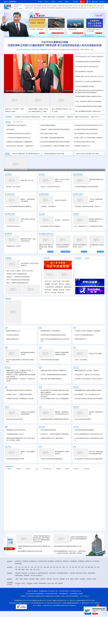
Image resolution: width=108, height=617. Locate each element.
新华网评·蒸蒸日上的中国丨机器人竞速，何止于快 (89, 76)
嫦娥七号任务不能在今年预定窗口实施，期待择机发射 (46, 247)
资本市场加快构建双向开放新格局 (84, 430)
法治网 (94, 579)
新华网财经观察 (10, 194)
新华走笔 (61, 289)
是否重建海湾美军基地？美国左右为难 (89, 111)
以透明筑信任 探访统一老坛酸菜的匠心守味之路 (19, 398)
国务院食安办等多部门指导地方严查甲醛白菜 (53, 370)
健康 (82, 5)
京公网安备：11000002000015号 (43, 605)
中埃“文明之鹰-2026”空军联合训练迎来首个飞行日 (88, 125)
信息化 (39, 7)
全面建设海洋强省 (72, 29)
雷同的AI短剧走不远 (80, 339)
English (9, 469)
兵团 (31, 569)
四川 (79, 567)
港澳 (48, 5)
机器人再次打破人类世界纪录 (14, 419)
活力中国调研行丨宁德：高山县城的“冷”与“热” (87, 394)
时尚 (80, 7)
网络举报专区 (102, 1)
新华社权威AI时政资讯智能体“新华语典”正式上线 (67, 546)
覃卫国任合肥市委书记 (12, 335)
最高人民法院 (50, 583)
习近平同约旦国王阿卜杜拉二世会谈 (19, 91)
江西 (51, 567)
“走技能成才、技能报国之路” (37, 29)
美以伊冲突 (61, 292)
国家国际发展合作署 (43, 573)
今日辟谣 (43, 374)
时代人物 (61, 284)
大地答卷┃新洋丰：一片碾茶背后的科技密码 (19, 394)
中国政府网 (18, 573)
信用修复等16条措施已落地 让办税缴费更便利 (19, 141)
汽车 (29, 7)
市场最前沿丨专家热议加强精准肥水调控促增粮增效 (54, 129)
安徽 (44, 567)
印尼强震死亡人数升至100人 (82, 145)
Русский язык (47, 469)
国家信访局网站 (19, 575)
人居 (40, 406)
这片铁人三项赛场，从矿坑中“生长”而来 (21, 270)
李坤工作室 (84, 251)
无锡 (34, 569)
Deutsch (76, 469)
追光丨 (8, 270)
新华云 (63, 596)
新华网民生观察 (10, 214)
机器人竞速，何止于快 (27, 180)
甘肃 (95, 567)
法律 (98, 5)
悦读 (82, 7)
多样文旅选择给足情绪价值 (48, 430)
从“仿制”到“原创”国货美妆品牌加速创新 (51, 458)
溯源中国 (60, 7)
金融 (26, 7)
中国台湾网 (55, 579)
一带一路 (88, 7)
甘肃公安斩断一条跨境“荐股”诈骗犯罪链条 (52, 137)
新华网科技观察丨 (33, 109)
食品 (31, 7)
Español (18, 469)
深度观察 (8, 258)
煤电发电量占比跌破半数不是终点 (15, 430)
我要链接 (38, 596)
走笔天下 (68, 289)
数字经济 (43, 7)
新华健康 (76, 214)
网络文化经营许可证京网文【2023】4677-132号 (21, 602)
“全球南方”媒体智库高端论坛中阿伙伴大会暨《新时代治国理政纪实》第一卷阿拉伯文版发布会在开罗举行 (41, 538)
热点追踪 (42, 214)
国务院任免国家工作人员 (13, 330)
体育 (74, 5)
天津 (19, 567)
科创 (69, 5)
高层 (32, 5)
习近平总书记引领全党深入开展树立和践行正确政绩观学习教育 (33, 49)
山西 (26, 567)
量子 (71, 5)
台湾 (51, 5)
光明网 (71, 579)
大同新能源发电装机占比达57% (15, 434)
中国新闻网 (82, 579)
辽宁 (29, 567)
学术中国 (48, 7)
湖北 (60, 567)
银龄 (57, 7)
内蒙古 (23, 569)
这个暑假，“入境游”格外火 (62, 220)
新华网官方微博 (43, 561)
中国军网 (76, 579)
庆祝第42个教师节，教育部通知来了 (51, 330)
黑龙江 (27, 569)
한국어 (67, 469)
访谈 (87, 5)
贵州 (82, 567)
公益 (85, 7)
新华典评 (55, 289)
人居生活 (35, 7)
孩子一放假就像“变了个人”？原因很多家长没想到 (88, 226)
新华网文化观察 (78, 194)
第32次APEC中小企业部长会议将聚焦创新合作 (88, 81)
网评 (45, 5)
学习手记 (42, 33)
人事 (37, 5)
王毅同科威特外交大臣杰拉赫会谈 (16, 125)
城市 (64, 7)
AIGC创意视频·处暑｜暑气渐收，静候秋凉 (86, 370)
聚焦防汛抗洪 (68, 287)
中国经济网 (49, 579)
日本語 (58, 469)
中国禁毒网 (26, 575)
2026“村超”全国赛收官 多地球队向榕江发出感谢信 (89, 398)
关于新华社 (40, 1)
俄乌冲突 (53, 292)
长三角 (38, 569)
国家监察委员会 (42, 583)
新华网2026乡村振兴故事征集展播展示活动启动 (88, 390)
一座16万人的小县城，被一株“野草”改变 (16, 169)
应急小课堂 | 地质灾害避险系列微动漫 (51, 378)
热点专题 (46, 258)
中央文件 (102, 5)
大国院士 (67, 284)
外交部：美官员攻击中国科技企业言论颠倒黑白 (88, 101)
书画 (79, 5)
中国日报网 (31, 579)
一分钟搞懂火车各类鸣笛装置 (21, 276)
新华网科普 (8, 233)
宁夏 (16, 569)
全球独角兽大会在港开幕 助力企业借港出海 (19, 133)
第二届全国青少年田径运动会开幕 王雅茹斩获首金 (89, 458)
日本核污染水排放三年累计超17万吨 (84, 141)
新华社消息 (48, 289)
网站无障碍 (75, 1)
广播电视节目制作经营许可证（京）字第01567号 (64, 600)
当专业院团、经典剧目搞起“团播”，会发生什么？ (88, 206)
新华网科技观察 (44, 194)
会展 (72, 7)
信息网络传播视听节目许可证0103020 (85, 600)
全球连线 (59, 5)
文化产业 (102, 7)
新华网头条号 (88, 561)
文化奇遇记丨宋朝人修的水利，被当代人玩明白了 (89, 378)
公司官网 (16, 6)
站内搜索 (96, 1)
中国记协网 (72, 573)
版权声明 (43, 596)
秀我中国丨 (10, 276)
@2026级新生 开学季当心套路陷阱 (50, 226)
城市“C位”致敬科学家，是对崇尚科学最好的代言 (26, 153)
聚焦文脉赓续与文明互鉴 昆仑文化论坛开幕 (30, 551)
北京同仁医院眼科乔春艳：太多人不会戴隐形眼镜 (54, 398)
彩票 (74, 7)
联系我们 (33, 596)
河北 (22, 567)
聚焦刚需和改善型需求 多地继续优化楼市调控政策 (55, 419)
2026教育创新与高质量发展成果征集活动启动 (53, 335)
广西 (70, 567)
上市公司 (97, 7)
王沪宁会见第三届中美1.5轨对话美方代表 (86, 66)
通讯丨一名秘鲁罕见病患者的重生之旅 (17, 282)
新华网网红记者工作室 (46, 233)
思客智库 (54, 5)
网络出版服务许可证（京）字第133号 (43, 602)
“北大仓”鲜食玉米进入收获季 (83, 419)
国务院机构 (29, 583)
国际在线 (26, 579)
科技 (66, 5)
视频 (90, 5)
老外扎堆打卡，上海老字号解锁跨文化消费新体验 (54, 434)
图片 (93, 5)
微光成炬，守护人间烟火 (13, 186)
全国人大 (24, 583)
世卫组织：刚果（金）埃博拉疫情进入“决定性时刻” (88, 137)
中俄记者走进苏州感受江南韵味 (15, 458)
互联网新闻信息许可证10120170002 (23, 600)
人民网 (16, 579)
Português (86, 469)
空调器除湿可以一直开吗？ (14, 246)
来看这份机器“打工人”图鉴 (39, 111)
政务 (95, 5)
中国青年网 (42, 579)
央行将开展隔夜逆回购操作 (48, 125)
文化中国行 (54, 284)
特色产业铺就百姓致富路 (20, 273)
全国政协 (35, 583)
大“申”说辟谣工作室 (65, 251)
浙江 (41, 567)
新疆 (19, 569)
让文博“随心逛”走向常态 (13, 226)
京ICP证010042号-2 (57, 602)
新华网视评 (8, 174)
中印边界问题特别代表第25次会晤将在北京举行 (88, 96)
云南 (86, 567)
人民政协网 (89, 579)
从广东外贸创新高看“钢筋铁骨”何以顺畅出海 (18, 206)
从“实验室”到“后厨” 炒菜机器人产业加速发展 (87, 330)
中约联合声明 (99, 56)
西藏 (89, 567)
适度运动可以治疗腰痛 (95, 353)
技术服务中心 (58, 596)
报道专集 (99, 15)
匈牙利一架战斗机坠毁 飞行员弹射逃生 (54, 116)
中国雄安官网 (52, 573)
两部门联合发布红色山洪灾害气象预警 (89, 90)
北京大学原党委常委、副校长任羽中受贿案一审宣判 (54, 145)
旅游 (67, 7)
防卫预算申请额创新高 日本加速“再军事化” (87, 186)
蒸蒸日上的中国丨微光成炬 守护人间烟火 (87, 153)
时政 (35, 5)
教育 (63, 5)
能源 (69, 7)
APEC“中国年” (66, 281)
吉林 (32, 567)
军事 (85, 5)
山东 (54, 567)
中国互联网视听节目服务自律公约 (60, 605)
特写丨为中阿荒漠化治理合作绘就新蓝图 (18, 279)
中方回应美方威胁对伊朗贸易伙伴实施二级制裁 (88, 106)
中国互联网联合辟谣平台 (62, 573)
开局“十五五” (48, 281)
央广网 (67, 579)
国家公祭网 (78, 573)
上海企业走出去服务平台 (36, 575)
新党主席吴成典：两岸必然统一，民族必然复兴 (20, 145)
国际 (40, 5)
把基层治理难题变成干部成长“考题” (54, 153)
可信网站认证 (72, 605)
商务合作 (52, 596)
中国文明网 (24, 573)
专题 (92, 49)
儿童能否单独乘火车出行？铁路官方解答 (52, 438)
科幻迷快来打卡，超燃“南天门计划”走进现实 (87, 374)
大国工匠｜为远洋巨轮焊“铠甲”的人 (50, 186)
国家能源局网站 (92, 573)
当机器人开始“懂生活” (61, 200)
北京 (16, 567)
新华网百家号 (96, 561)
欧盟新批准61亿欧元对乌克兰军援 (87, 133)
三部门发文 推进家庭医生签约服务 (84, 86)
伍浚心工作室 (100, 251)
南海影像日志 (59, 287)
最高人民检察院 (59, 583)
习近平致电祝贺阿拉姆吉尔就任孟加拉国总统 (87, 61)
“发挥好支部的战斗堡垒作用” (56, 29)
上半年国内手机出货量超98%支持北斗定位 (19, 137)
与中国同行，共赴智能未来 (48, 206)
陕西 (92, 567)
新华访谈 (42, 174)
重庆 (76, 567)
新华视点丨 (10, 273)
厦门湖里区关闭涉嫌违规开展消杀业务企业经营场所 (54, 141)
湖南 (63, 567)
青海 (98, 567)
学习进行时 (28, 5)
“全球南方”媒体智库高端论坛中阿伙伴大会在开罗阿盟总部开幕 (78, 538)
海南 (73, 567)
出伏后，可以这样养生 (81, 359)
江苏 (38, 567)
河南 (57, 567)
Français (28, 469)
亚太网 (92, 7)
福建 (48, 567)
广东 (67, 567)
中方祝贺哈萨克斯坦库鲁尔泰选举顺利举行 (86, 129)
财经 (43, 5)
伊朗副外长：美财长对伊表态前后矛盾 (78, 116)
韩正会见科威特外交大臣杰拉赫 (84, 71)
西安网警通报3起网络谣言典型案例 (57, 374)
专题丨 (77, 90)
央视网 (37, 579)
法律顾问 (47, 596)
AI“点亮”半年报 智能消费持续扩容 (84, 335)
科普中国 (84, 573)
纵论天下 (47, 292)
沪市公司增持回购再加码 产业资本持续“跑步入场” (88, 434)
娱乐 (77, 7)
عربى (36, 469)
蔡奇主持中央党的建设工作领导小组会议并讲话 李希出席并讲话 (71, 49)
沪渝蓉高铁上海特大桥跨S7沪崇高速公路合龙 (27, 116)
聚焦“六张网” (56, 281)
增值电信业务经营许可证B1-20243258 (41, 600)
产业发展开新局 (49, 287)
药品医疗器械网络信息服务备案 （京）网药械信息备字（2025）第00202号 (81, 602)
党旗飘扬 (47, 284)
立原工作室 (50, 251)
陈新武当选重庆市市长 (12, 339)
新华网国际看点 (78, 174)
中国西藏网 (62, 579)
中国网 (21, 579)
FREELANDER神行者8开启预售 (50, 359)
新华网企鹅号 (18, 563)
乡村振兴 (53, 7)
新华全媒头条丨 (25, 263)
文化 (77, 5)
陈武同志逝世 (10, 129)
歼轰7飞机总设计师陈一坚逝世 (49, 133)
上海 (35, 567)
